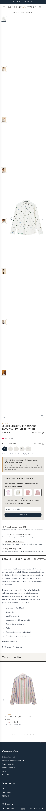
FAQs (4, 771)
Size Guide (37, 444)
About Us (5, 789)
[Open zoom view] (42, 416)
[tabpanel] (23, 608)
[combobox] (40, 7)
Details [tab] (6, 559)
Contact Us (6, 775)
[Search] (40, 7)
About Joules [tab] (22, 559)
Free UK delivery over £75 (23, 2)
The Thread (6, 792)
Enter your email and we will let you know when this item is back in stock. (21, 502)
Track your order (8, 764)
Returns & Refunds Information (13, 761)
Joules (5, 423)
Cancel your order (8, 768)
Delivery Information (9, 757)
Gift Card (5, 796)
